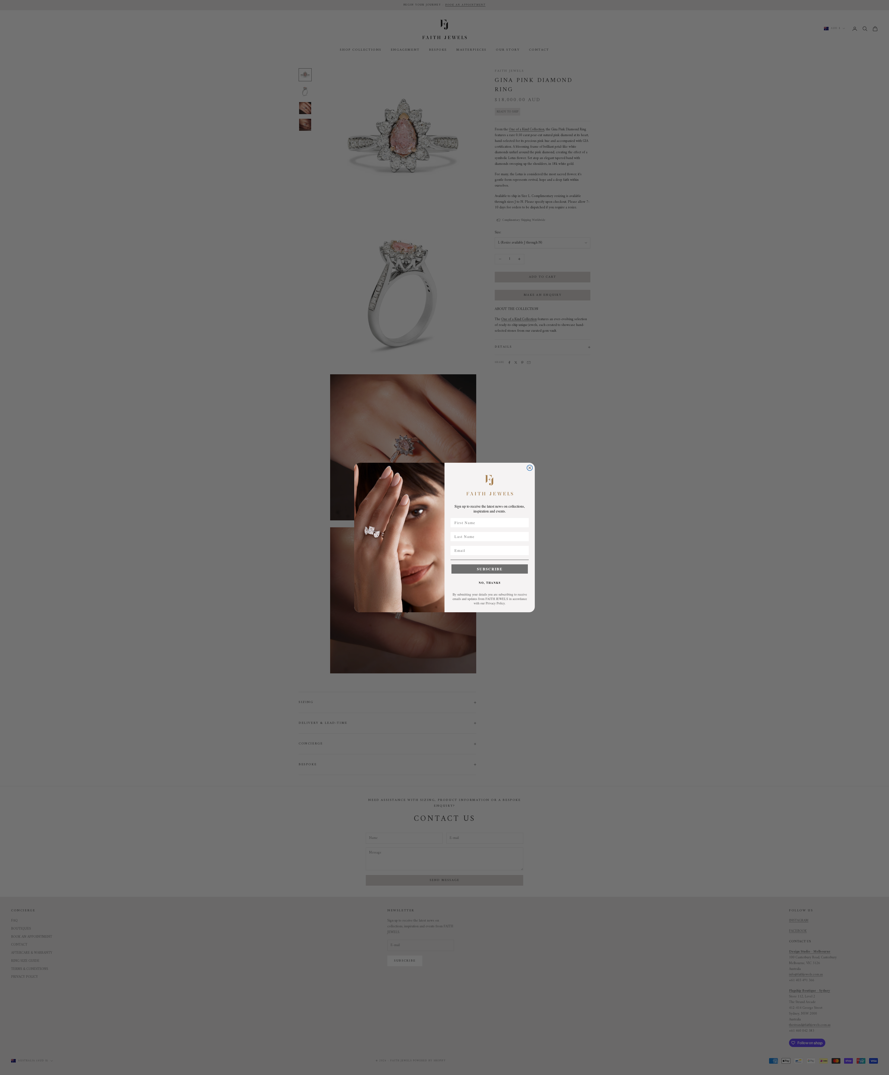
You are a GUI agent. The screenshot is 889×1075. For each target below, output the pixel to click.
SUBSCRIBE (490, 569)
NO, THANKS (490, 583)
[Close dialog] (529, 468)
